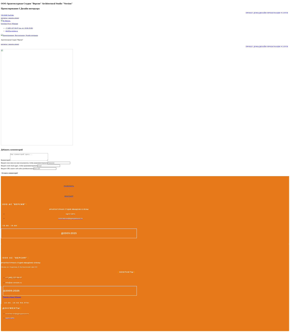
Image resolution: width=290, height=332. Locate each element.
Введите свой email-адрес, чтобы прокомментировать (19, 166)
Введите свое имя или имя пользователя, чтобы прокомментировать (24, 163)
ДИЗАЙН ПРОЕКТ (266, 13)
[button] (281, 13)
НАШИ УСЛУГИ (281, 13)
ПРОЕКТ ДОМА (252, 13)
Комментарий (5, 160)
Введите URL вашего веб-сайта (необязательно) (17, 168)
